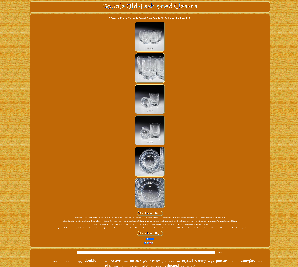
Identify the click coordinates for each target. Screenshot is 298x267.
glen (164, 261)
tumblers (116, 261)
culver (126, 262)
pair (40, 261)
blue (178, 261)
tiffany (80, 262)
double (90, 260)
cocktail (56, 261)
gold (145, 261)
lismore (155, 261)
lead (231, 262)
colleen (171, 262)
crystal (187, 260)
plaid (106, 262)
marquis (73, 262)
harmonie (48, 262)
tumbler (135, 261)
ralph (211, 261)
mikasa (65, 261)
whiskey (200, 261)
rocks (260, 261)
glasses (221, 260)
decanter (100, 262)
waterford (248, 260)
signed (236, 262)
